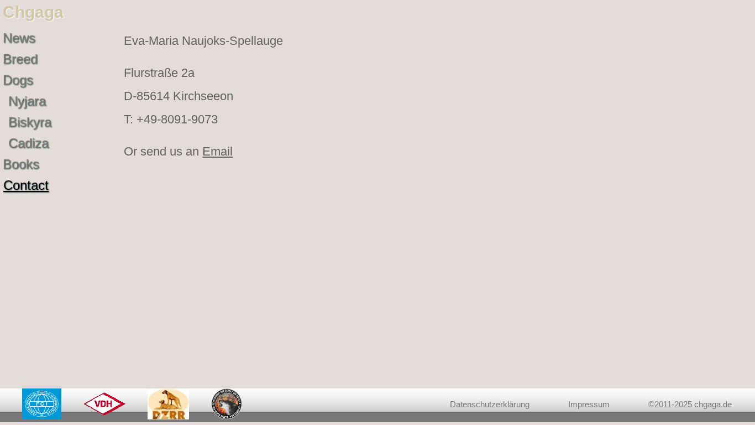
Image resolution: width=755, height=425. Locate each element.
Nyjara (27, 101)
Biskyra (29, 122)
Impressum (589, 404)
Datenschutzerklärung (489, 404)
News (19, 37)
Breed (20, 58)
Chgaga (33, 12)
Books (21, 164)
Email (217, 151)
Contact (26, 185)
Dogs (18, 79)
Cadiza (28, 143)
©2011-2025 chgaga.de (690, 404)
